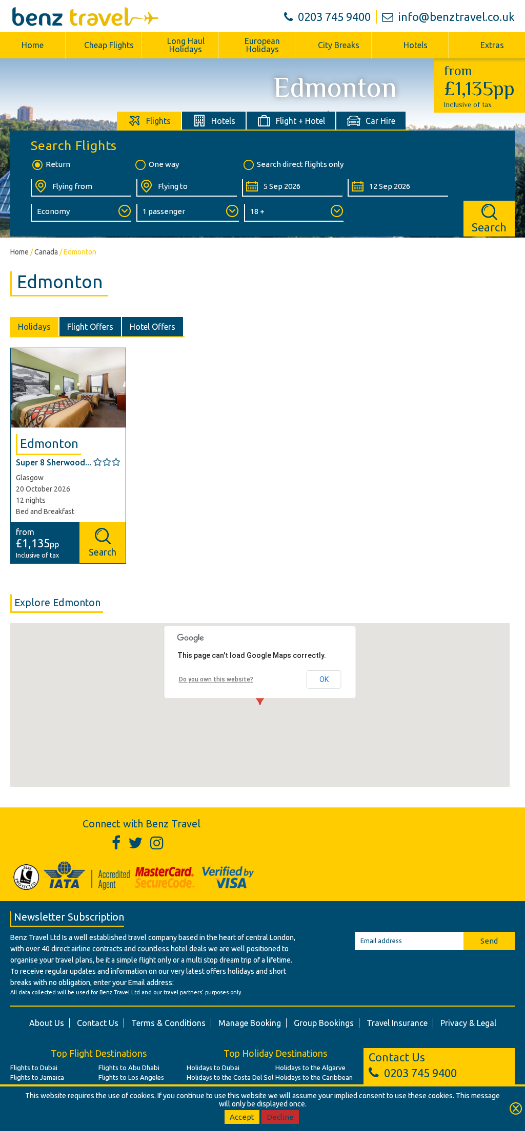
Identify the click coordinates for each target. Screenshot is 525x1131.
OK (324, 679)
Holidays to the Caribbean (314, 1077)
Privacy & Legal (468, 1023)
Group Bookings (324, 1023)
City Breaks (338, 45)
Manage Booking (249, 1023)
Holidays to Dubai (213, 1067)
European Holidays (262, 45)
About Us (46, 1023)
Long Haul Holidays (186, 45)
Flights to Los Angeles (131, 1077)
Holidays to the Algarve (310, 1067)
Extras (492, 45)
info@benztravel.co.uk (456, 16)
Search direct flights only (300, 164)
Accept (242, 1117)
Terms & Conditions (168, 1023)
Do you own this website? (216, 679)
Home (33, 45)
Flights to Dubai (33, 1067)
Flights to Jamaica (37, 1077)
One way (164, 164)
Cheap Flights (109, 45)
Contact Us (97, 1023)
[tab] (149, 121)
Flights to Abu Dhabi (128, 1067)
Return (58, 164)
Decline (280, 1117)
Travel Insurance (397, 1023)
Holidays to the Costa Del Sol (230, 1077)
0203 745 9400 (334, 16)
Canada (46, 252)
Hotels (415, 45)
